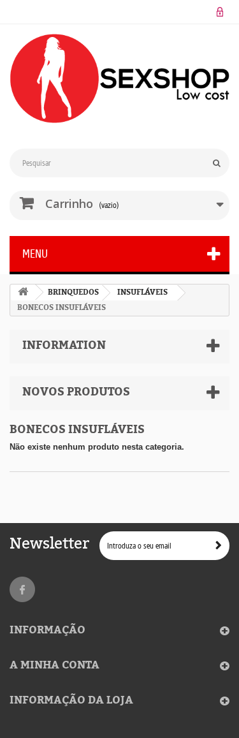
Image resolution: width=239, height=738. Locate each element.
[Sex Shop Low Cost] (119, 78)
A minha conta (54, 665)
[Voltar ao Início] (23, 292)
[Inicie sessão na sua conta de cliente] (220, 12)
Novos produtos (76, 392)
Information (64, 345)
